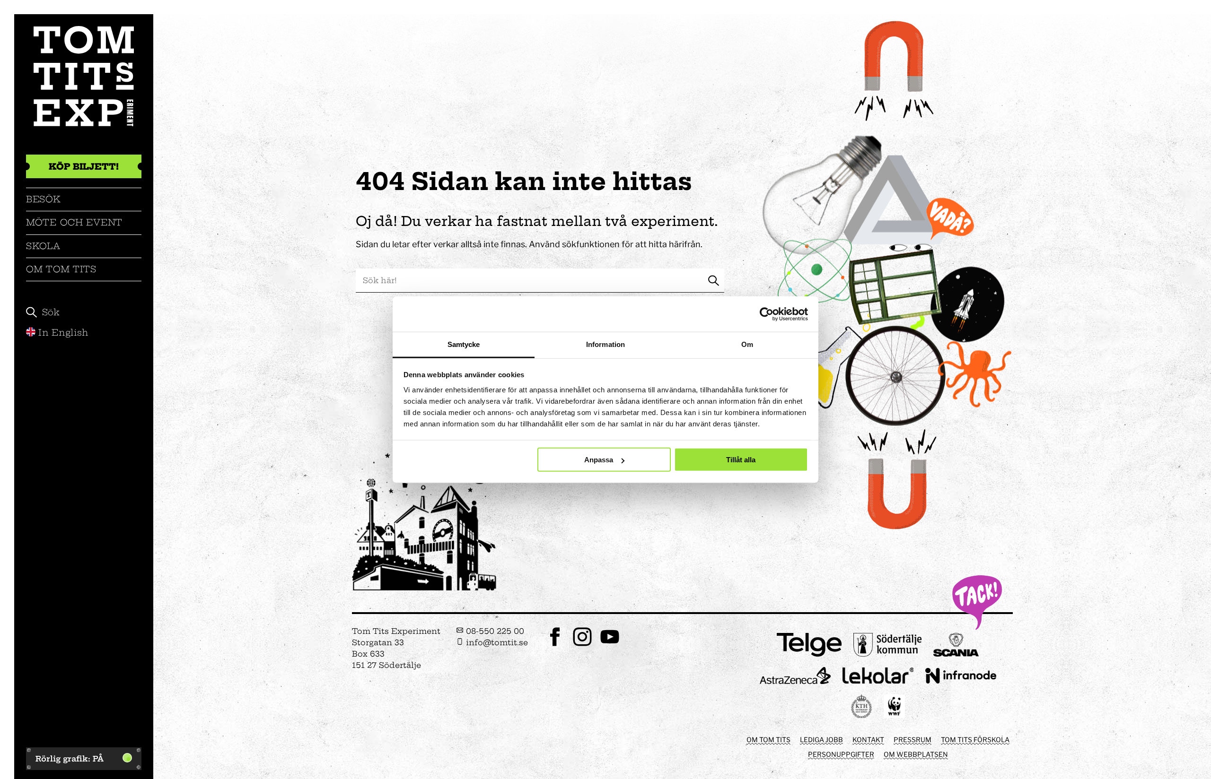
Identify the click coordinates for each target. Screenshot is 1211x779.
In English (63, 332)
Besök (43, 199)
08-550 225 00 (494, 631)
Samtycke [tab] (464, 344)
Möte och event (74, 222)
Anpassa (598, 460)
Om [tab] (747, 344)
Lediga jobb (821, 740)
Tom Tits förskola (975, 740)
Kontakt (868, 740)
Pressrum (912, 740)
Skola (43, 246)
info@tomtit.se (496, 642)
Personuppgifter (841, 754)
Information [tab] (605, 344)
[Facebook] (555, 645)
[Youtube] (609, 645)
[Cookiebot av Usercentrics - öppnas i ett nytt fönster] (766, 314)
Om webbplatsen (916, 754)
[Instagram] (582, 645)
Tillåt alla (740, 460)
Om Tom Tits (61, 269)
